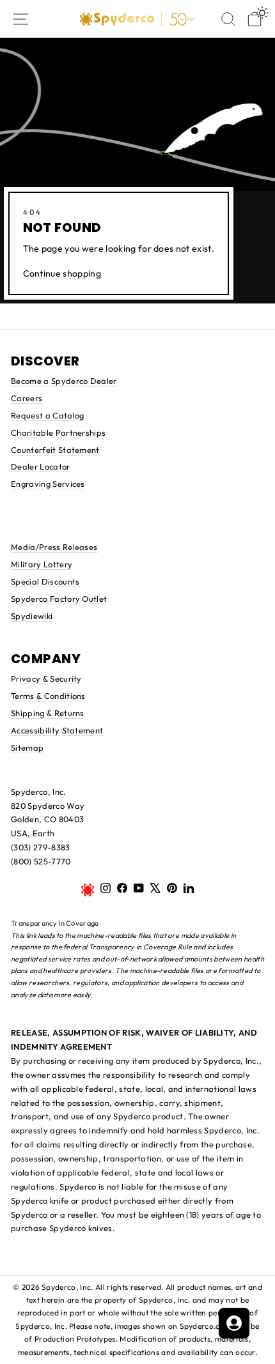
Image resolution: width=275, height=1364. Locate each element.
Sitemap (27, 747)
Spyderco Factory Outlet (59, 599)
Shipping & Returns (47, 713)
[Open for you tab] (234, 1323)
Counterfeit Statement (55, 450)
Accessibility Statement (57, 730)
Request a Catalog (47, 415)
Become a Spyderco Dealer (64, 381)
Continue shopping (62, 273)
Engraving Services (48, 484)
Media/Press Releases (54, 547)
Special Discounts (45, 581)
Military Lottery (41, 564)
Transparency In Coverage (55, 923)
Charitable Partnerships (58, 432)
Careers (26, 398)
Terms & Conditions (48, 696)
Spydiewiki (31, 616)
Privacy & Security (46, 678)
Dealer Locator (40, 466)
